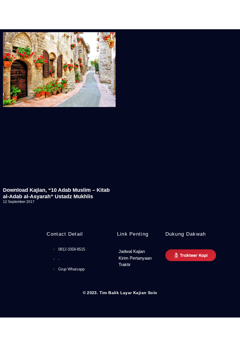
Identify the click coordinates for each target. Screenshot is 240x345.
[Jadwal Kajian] (138, 251)
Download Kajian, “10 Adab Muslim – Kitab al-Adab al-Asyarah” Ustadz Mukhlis (56, 193)
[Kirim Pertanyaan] (138, 258)
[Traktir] (138, 264)
